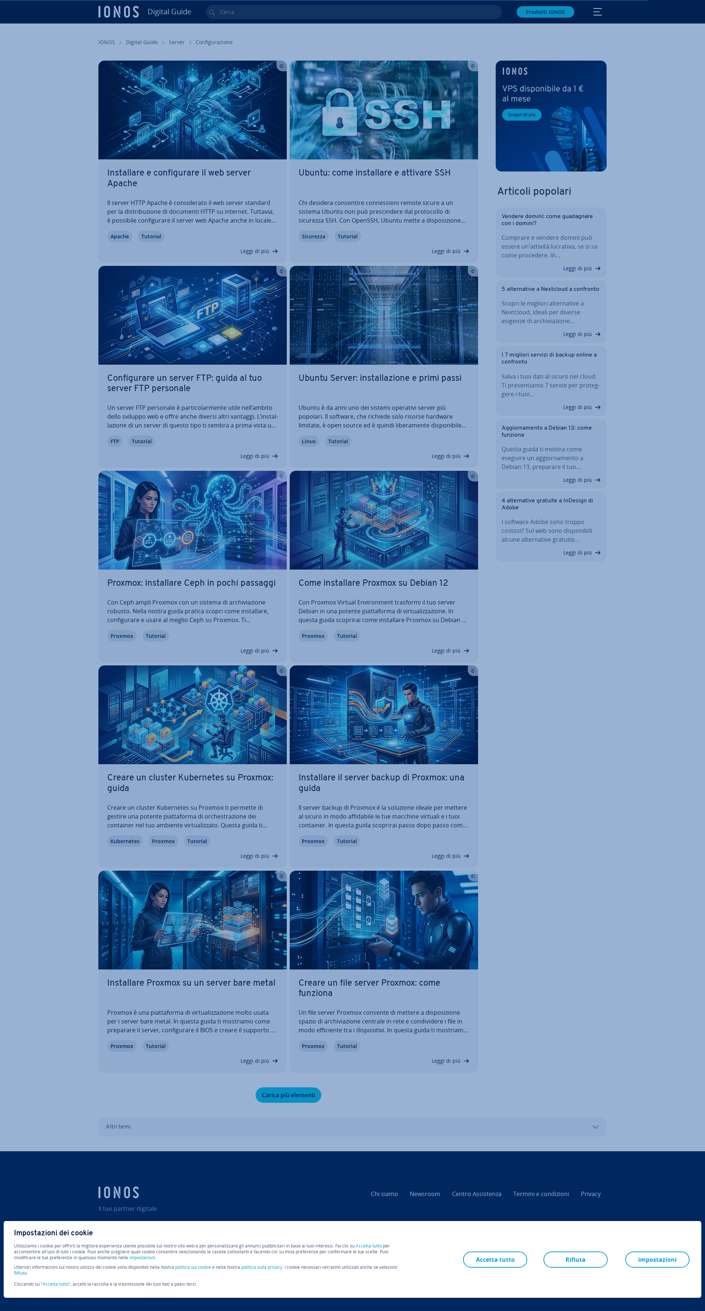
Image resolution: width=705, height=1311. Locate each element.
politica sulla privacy (261, 1267)
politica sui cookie (193, 1267)
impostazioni (142, 1258)
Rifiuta (20, 1273)
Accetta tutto (369, 1246)
